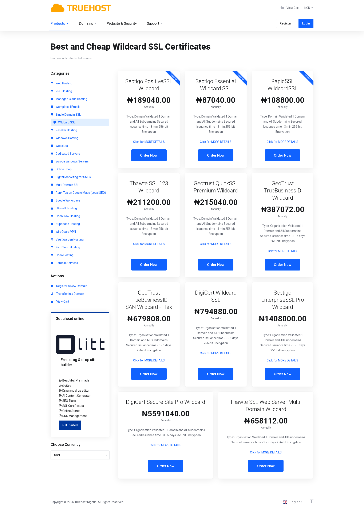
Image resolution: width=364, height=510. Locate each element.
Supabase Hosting (67, 224)
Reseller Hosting (66, 130)
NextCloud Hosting (67, 247)
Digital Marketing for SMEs (73, 177)
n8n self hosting (66, 208)
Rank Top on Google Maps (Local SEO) (80, 192)
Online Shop (63, 169)
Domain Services (66, 263)
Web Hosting (63, 83)
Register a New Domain (71, 286)
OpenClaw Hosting (67, 216)
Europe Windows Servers (72, 161)
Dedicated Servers (67, 153)
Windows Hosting (66, 138)
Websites (61, 145)
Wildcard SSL (66, 122)
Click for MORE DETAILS (149, 141)
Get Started (70, 425)
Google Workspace (67, 200)
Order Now (149, 155)
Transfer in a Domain (69, 293)
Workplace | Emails (67, 106)
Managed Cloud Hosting (71, 99)
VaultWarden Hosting (69, 239)
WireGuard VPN (65, 231)
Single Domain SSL (68, 114)
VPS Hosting (63, 91)
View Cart (62, 301)
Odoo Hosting (64, 255)
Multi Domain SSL (67, 185)
